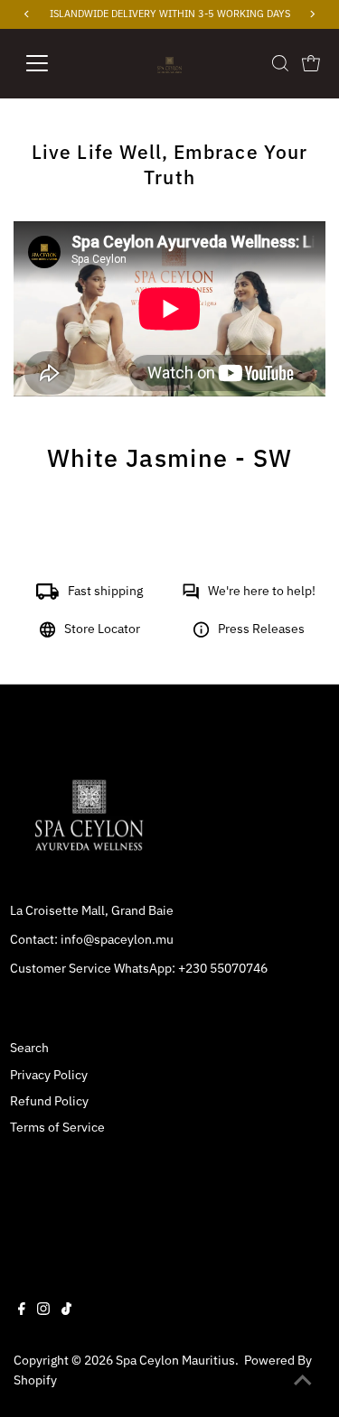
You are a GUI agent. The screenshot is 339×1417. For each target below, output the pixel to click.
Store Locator (102, 628)
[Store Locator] (47, 633)
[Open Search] (280, 63)
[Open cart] (311, 63)
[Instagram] (43, 1310)
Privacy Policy (49, 1075)
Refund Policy (49, 1101)
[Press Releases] (201, 633)
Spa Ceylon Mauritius (175, 1360)
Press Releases (261, 628)
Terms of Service (57, 1127)
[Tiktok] (66, 1310)
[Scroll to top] (303, 1381)
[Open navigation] (51, 63)
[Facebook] (22, 1310)
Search (29, 1047)
